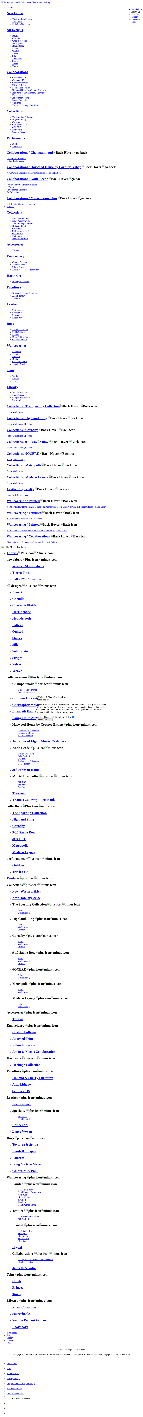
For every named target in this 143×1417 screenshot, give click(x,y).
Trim (10, 370)
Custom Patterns (19, 262)
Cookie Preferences (15, 1393)
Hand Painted (22, 495)
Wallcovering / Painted (23, 501)
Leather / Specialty (20, 489)
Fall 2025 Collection (21, 24)
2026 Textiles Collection (17, 519)
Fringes (15, 378)
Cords (15, 376)
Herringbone (17, 43)
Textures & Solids (20, 329)
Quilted (15, 51)
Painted (16, 351)
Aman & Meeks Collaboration (25, 270)
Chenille (16, 38)
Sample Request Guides (22, 398)
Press (134, 22)
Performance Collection (17, 190)
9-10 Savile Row (19, 125)
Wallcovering (16, 345)
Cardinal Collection (36, 173)
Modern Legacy (19, 132)
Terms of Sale (13, 1373)
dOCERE (16, 127)
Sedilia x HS (17, 298)
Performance (16, 138)
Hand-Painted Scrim (97, 507)
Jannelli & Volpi (19, 364)
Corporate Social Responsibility (21, 1383)
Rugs (10, 323)
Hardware (14, 275)
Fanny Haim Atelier (21, 88)
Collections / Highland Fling (27, 418)
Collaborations (17, 72)
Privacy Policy (13, 1378)
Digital (15, 359)
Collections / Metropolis (24, 465)
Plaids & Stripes (19, 332)
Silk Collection (35, 519)
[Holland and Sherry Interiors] (34, 2)
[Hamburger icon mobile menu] (9, 2)
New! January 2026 (21, 221)
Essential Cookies (43, 717)
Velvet (15, 63)
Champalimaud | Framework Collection (24, 542)
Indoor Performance (15, 161)
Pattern (15, 48)
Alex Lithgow (18, 296)
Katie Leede (18, 95)
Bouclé (15, 36)
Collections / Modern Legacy (27, 477)
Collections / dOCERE (23, 453)
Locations (136, 19)
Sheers (15, 53)
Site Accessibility (14, 1388)
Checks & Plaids (19, 41)
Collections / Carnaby (22, 430)
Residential (17, 315)
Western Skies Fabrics (22, 19)
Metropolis (17, 130)
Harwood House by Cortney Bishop (29, 90)
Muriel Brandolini (21, 100)
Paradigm (83, 507)
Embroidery (15, 256)
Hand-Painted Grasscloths (33, 507)
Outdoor (16, 144)
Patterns (15, 334)
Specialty (17, 313)
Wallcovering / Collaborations (28, 536)
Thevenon (16, 103)
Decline (48, 720)
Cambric (31, 204)
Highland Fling (19, 119)
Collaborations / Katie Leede (27, 179)
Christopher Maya (20, 83)
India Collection (30, 185)
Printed (16, 356)
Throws (15, 250)
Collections (15, 111)
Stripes (15, 61)
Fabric (9, 412)
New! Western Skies (21, 218)
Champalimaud (20, 77)
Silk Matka (22, 204)
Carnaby (16, 122)
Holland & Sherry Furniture (24, 293)
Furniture (14, 287)
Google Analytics (63, 717)
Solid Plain (17, 58)
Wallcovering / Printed (23, 524)
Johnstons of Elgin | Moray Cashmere (28, 93)
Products (10, 206)
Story (9, 1335)
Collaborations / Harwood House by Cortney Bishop (44, 167)
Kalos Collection (53, 173)
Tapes (14, 381)
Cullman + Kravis (20, 80)
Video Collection (19, 392)
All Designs (15, 30)
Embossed (11, 495)
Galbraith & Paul (19, 339)
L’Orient (10, 187)
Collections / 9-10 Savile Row (27, 442)
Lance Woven (18, 318)
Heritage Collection (20, 281)
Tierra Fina (17, 21)
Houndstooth (18, 46)
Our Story (136, 14)
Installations (136, 9)
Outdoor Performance (16, 158)
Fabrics (10, 7)
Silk (14, 56)
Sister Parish (49, 530)
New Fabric (15, 13)
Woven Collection (15, 185)
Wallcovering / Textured (24, 513)
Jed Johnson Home (20, 98)
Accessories (15, 244)
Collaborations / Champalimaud (30, 152)
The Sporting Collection (23, 117)
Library (12, 387)
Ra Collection (13, 192)
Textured (17, 354)
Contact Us (12, 1363)
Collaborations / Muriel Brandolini (32, 198)
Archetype (50, 507)
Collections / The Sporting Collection (33, 406)
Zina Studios (61, 530)
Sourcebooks (18, 395)
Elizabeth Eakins (19, 85)
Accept (40, 720)
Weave (15, 66)
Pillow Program (19, 267)
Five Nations (38, 530)
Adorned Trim (18, 264)
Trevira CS (17, 146)
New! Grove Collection (17, 173)
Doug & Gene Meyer (21, 337)
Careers (135, 17)
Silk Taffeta (12, 204)
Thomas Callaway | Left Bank (25, 105)
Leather (12, 304)
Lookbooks (17, 400)
